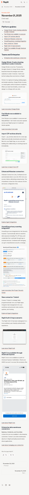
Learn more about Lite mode (10, 129)
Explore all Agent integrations (10, 313)
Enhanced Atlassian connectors (13, 39)
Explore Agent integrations (9, 222)
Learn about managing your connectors (12, 445)
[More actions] (27, 2)
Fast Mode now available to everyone (14, 34)
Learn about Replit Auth (8, 348)
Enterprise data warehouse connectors (15, 58)
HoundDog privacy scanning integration (15, 41)
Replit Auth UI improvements (12, 46)
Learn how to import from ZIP (10, 167)
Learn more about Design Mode (11, 109)
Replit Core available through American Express (15, 49)
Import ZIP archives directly (12, 36)
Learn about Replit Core (8, 423)
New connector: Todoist (11, 43)
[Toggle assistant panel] (24, 2)
